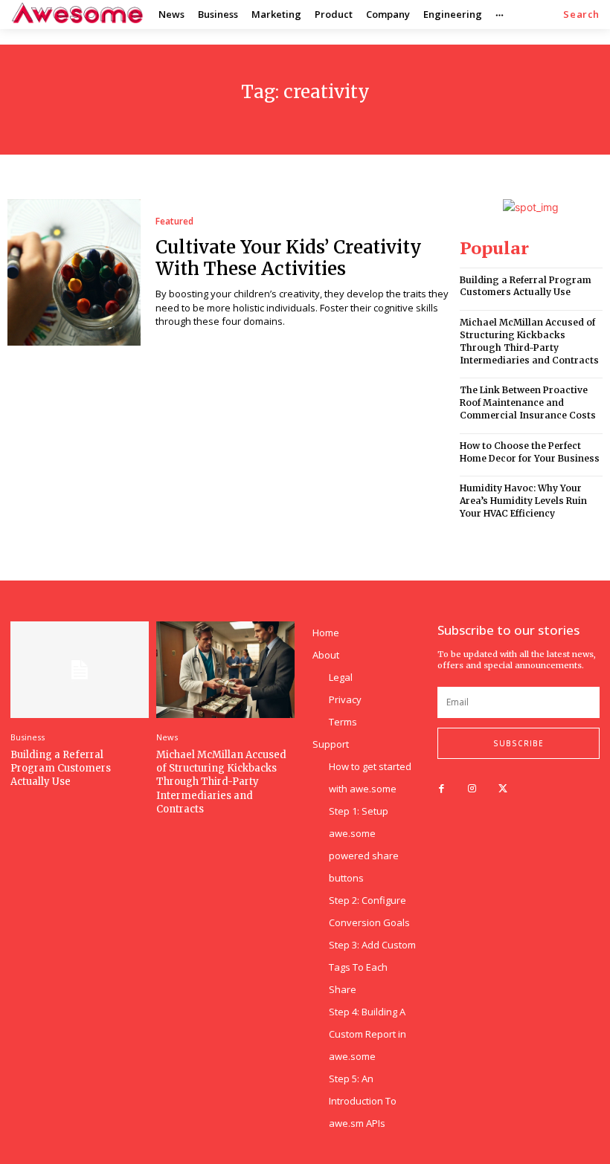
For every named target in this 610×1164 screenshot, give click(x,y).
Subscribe (518, 743)
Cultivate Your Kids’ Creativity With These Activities (288, 258)
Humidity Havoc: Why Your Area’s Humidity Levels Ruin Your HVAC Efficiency (523, 500)
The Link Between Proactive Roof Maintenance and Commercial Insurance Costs (528, 402)
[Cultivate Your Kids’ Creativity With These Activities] (74, 272)
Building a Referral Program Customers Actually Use (525, 286)
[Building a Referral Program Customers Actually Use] (79, 669)
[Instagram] (472, 789)
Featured (174, 221)
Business (27, 737)
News (167, 737)
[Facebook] (441, 789)
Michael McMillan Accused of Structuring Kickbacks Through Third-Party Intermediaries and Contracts (529, 341)
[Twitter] (502, 789)
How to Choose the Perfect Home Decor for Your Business (530, 452)
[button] (581, 14)
